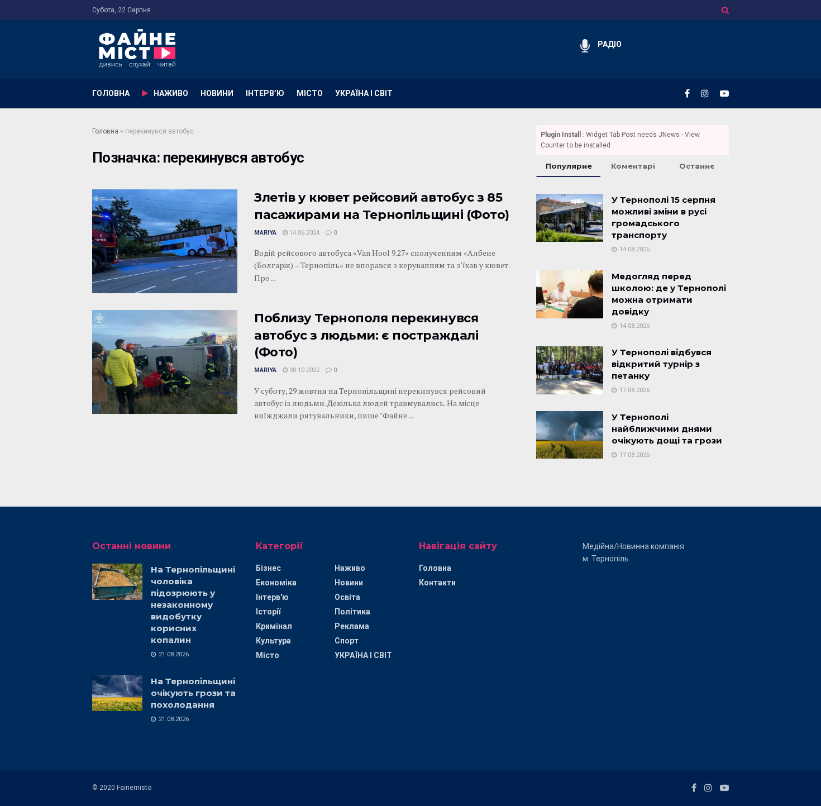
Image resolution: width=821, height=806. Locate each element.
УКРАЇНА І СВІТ (364, 93)
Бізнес (268, 568)
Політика (352, 611)
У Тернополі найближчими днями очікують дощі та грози (667, 429)
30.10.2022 (303, 370)
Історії (268, 611)
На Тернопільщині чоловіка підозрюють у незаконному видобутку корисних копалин (193, 604)
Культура (273, 640)
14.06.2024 (303, 232)
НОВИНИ (217, 93)
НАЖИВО (171, 93)
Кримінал (274, 626)
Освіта (347, 597)
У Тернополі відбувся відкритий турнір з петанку (662, 364)
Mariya (265, 232)
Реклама (352, 626)
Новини (349, 582)
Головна (105, 131)
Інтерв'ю (272, 597)
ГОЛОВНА (111, 93)
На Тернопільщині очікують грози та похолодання (193, 693)
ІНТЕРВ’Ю (265, 93)
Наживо (350, 568)
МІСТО (310, 93)
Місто (267, 655)
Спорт (347, 640)
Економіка (276, 582)
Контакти (437, 582)
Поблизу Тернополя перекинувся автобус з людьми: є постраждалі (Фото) (366, 335)
